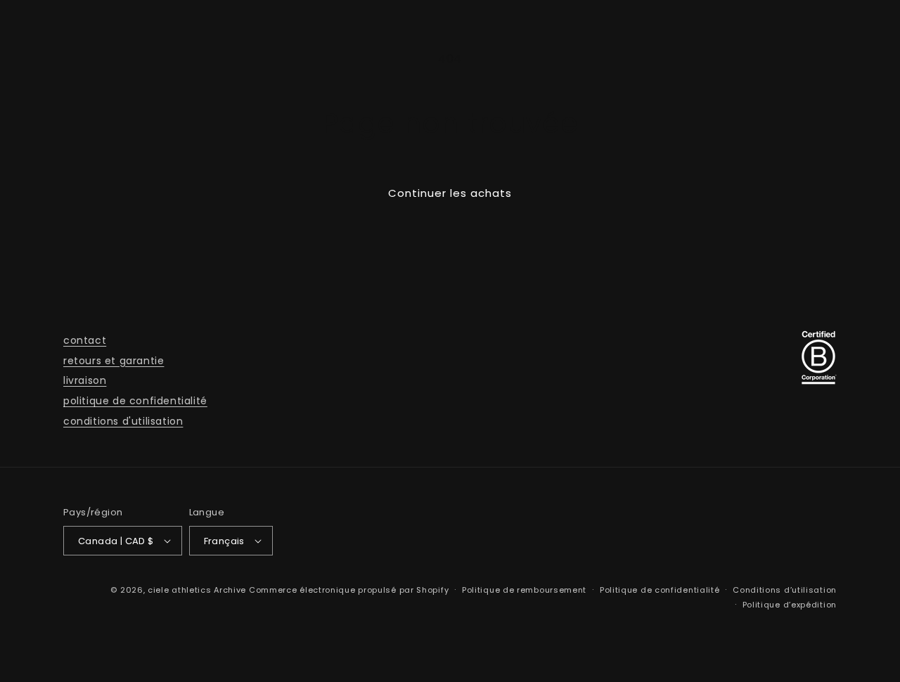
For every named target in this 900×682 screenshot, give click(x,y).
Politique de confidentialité (660, 590)
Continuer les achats (450, 193)
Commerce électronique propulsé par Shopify (349, 590)
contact (84, 340)
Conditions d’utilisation (785, 590)
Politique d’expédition (789, 604)
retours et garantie (113, 361)
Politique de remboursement (524, 590)
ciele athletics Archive (197, 590)
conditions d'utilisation (123, 421)
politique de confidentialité (135, 401)
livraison (84, 380)
